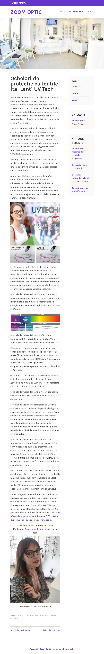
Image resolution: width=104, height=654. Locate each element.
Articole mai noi (51, 630)
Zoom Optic (26, 12)
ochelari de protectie (32, 615)
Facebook (29, 520)
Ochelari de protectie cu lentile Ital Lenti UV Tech (34, 83)
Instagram (46, 520)
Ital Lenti (19, 615)
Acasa (62, 11)
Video (68, 11)
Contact (90, 11)
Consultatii (78, 11)
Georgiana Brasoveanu (37, 529)
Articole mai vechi (20, 630)
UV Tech (45, 615)
